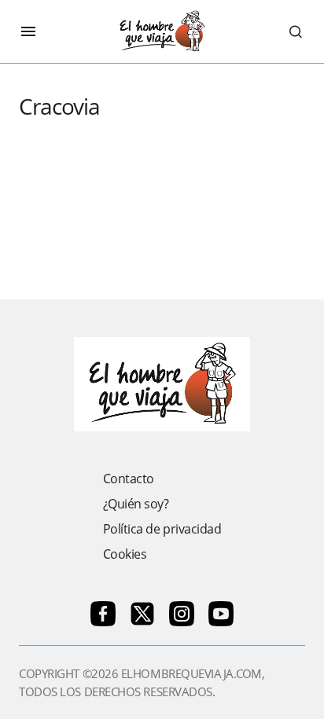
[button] (28, 31)
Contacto (128, 478)
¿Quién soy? (136, 503)
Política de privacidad (162, 528)
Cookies (125, 554)
